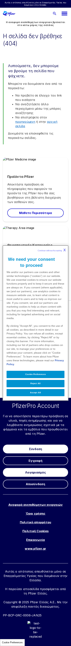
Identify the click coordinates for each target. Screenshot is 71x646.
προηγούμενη (25, 122)
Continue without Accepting (52, 250)
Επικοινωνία (35, 540)
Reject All (35, 383)
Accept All (35, 392)
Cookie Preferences (12, 642)
